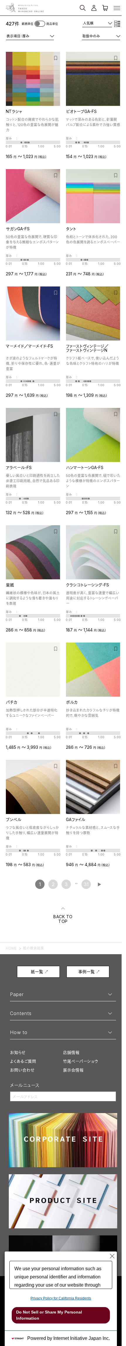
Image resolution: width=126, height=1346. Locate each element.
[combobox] (97, 23)
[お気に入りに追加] (56, 57)
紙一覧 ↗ (39, 971)
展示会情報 (73, 1069)
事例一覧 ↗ (89, 971)
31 (86, 884)
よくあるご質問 (23, 1061)
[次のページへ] (99, 884)
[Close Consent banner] (112, 1256)
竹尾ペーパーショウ (80, 1061)
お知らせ (17, 1052)
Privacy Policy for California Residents (60, 1298)
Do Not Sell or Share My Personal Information (49, 1315)
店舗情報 (71, 1052)
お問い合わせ (22, 1069)
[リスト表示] (117, 24)
